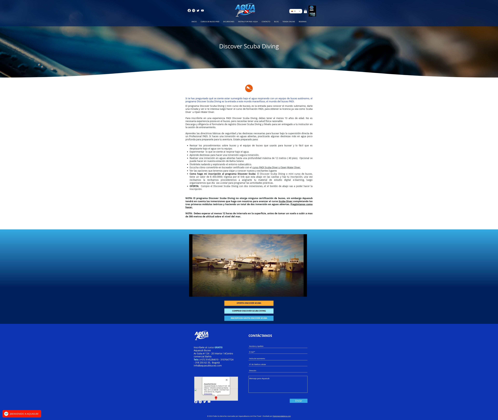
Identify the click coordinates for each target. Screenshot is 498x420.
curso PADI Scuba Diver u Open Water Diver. (276, 167)
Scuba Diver (286, 201)
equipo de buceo (253, 145)
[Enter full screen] (303, 293)
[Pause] (192, 293)
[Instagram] (193, 10)
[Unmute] (197, 293)
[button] (305, 11)
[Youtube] (202, 10)
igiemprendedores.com (282, 416)
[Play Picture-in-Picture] (299, 293)
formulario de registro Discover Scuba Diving (236, 124)
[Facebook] (189, 10)
